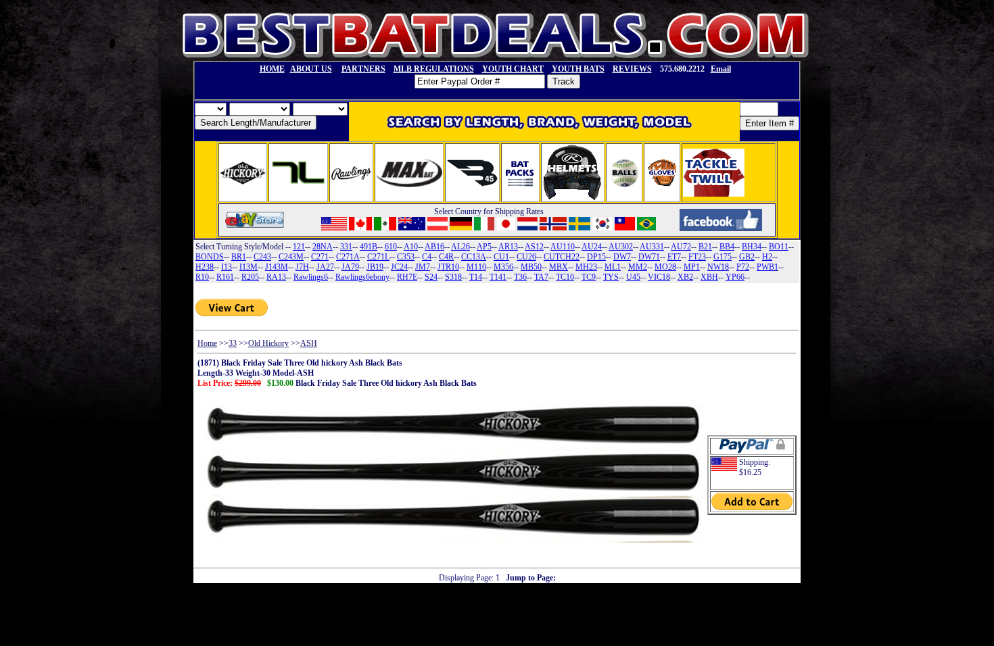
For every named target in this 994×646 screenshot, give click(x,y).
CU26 (526, 257)
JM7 (422, 267)
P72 (742, 267)
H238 (204, 267)
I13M (248, 267)
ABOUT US (311, 69)
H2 (767, 257)
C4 (426, 257)
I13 (226, 267)
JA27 (325, 267)
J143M (276, 267)
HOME (272, 69)
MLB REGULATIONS (434, 69)
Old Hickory (268, 343)
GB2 (747, 257)
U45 (633, 277)
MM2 (637, 267)
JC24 (399, 267)
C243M (291, 257)
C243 (262, 257)
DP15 (596, 257)
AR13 (508, 246)
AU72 (681, 246)
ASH (308, 343)
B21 (705, 246)
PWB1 (767, 267)
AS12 (534, 246)
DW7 (622, 257)
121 (299, 246)
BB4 (726, 246)
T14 (475, 277)
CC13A (473, 257)
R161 (225, 277)
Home (207, 343)
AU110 (562, 246)
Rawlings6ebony (362, 277)
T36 (520, 277)
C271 (320, 257)
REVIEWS (632, 69)
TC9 (589, 277)
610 (391, 246)
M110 (476, 267)
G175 (722, 257)
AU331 (652, 246)
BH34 (751, 246)
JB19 (374, 267)
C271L (378, 257)
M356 (503, 267)
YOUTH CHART (513, 69)
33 (233, 343)
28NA (322, 246)
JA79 (350, 267)
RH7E (407, 277)
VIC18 (659, 277)
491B (368, 246)
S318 (453, 277)
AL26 (460, 246)
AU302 (621, 246)
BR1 (238, 257)
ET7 (674, 257)
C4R (446, 257)
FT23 (697, 257)
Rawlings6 (310, 277)
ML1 (613, 267)
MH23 (586, 267)
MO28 (665, 267)
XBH (709, 277)
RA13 (276, 277)
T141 (498, 277)
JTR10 (448, 267)
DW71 (649, 257)
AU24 (592, 246)
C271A (348, 257)
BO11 (778, 246)
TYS (611, 277)
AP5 (484, 246)
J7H (302, 267)
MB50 (531, 267)
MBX (558, 267)
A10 (411, 246)
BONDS (209, 257)
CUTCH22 (561, 257)
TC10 (565, 277)
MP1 (692, 267)
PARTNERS (363, 69)
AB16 (434, 246)
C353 (406, 257)
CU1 (501, 257)
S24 (431, 277)
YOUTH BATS (578, 69)
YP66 (735, 277)
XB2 (685, 277)
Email (721, 69)
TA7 (541, 277)
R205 (250, 277)
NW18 (718, 267)
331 (346, 246)
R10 (202, 277)
